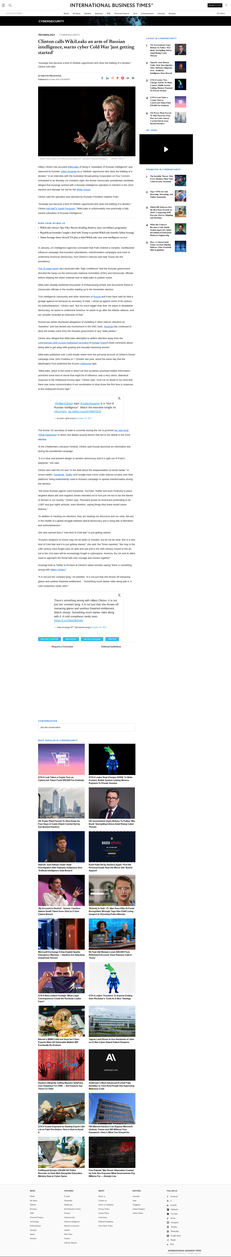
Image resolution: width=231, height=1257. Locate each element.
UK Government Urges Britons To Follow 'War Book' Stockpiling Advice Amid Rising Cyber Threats (112, 824)
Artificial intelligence (72, 1222)
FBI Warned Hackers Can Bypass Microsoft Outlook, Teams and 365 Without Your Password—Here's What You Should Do (110, 1129)
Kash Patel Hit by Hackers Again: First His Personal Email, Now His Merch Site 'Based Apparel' (110, 868)
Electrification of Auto (72, 1209)
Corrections (102, 1217)
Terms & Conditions (106, 1205)
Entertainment (147, 13)
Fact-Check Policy (105, 1226)
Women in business (71, 1226)
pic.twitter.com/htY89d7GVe (84, 411)
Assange (109, 326)
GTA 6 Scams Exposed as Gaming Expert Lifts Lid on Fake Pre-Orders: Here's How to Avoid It (61, 1129)
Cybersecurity (69, 1217)
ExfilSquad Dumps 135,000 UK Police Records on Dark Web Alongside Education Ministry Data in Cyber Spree (60, 1173)
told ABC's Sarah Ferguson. (61, 208)
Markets (87, 13)
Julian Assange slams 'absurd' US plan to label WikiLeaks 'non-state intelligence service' (84, 237)
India (134, 1201)
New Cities (68, 1234)
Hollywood (85, 363)
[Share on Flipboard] (117, 78)
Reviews (172, 13)
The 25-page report (48, 268)
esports (67, 1230)
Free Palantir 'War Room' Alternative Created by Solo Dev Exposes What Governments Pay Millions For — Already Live (112, 1173)
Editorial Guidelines (111, 647)
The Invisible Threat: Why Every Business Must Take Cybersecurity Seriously (161, 178)
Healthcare (68, 1205)
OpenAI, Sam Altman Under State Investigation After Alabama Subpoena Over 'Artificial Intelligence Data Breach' (60, 868)
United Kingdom (139, 1209)
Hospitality (68, 1201)
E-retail (67, 1196)
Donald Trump (99, 343)
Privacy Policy (104, 1209)
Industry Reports (70, 1243)
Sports (32, 1234)
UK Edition (221, 13)
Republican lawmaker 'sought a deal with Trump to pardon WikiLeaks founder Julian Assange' (87, 233)
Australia (136, 1196)
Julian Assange (68, 171)
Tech (135, 13)
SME (108, 13)
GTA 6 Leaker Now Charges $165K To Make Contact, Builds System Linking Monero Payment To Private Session (110, 780)
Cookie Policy (103, 1213)
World (66, 13)
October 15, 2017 (84, 418)
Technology (34, 1222)
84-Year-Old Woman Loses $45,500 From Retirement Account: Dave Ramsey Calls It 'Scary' (110, 955)
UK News (76, 13)
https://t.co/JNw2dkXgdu (68, 620)
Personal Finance (121, 13)
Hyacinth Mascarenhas (51, 75)
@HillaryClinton (64, 403)
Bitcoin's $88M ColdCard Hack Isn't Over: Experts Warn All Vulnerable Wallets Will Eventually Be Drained (59, 1042)
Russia (97, 296)
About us (101, 1196)
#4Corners (60, 411)
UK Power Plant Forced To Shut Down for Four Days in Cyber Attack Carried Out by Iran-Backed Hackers (59, 824)
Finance (67, 1213)
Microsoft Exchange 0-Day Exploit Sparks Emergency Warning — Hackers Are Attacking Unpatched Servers (61, 955)
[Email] (127, 78)
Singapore (136, 1205)
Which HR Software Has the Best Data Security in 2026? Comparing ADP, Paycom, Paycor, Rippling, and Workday (161, 212)
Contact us (102, 1201)
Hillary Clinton (57, 569)
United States (138, 1213)
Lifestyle (161, 13)
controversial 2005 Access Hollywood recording (63, 343)
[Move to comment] (133, 78)
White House (83, 189)
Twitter (69, 474)
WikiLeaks (73, 167)
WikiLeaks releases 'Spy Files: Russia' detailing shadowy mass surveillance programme (83, 228)
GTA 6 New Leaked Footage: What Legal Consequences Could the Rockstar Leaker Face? (59, 998)
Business (99, 13)
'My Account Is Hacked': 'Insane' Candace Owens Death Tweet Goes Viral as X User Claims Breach (59, 911)
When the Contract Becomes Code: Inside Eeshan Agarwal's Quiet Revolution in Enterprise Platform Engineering (161, 229)
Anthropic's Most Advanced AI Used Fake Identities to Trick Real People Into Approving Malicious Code (111, 1086)
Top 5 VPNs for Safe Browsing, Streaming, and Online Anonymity (161, 194)
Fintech (67, 1239)
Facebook (59, 474)
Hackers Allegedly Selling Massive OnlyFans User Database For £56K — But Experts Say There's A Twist (60, 1086)
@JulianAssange (90, 403)
